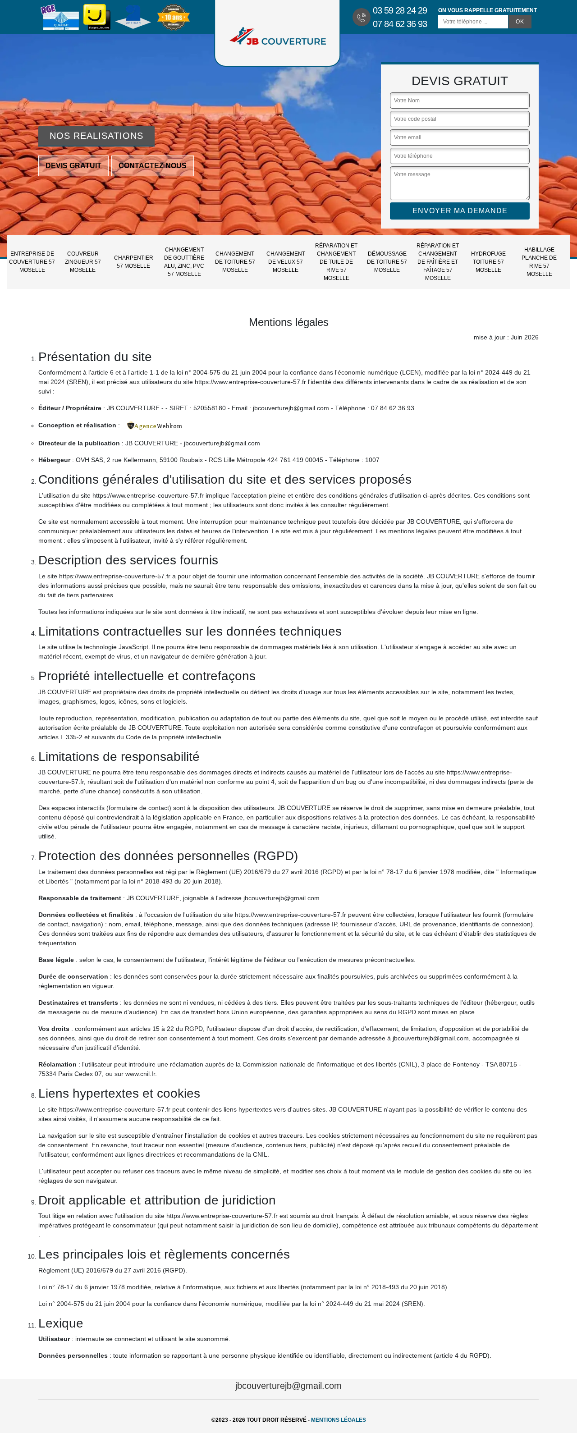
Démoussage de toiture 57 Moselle (387, 262)
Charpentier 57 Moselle (133, 262)
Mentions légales (338, 1420)
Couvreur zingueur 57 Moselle (83, 262)
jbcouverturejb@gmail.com (288, 1386)
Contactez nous (153, 165)
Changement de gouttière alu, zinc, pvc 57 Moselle (184, 262)
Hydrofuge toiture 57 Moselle (488, 262)
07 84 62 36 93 (400, 24)
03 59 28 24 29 (400, 10)
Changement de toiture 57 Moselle (235, 262)
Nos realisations (96, 136)
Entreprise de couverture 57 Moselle (32, 262)
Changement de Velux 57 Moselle (285, 262)
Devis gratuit (73, 165)
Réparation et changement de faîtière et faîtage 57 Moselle (438, 262)
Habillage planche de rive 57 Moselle (539, 262)
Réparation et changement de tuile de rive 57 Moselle (336, 262)
